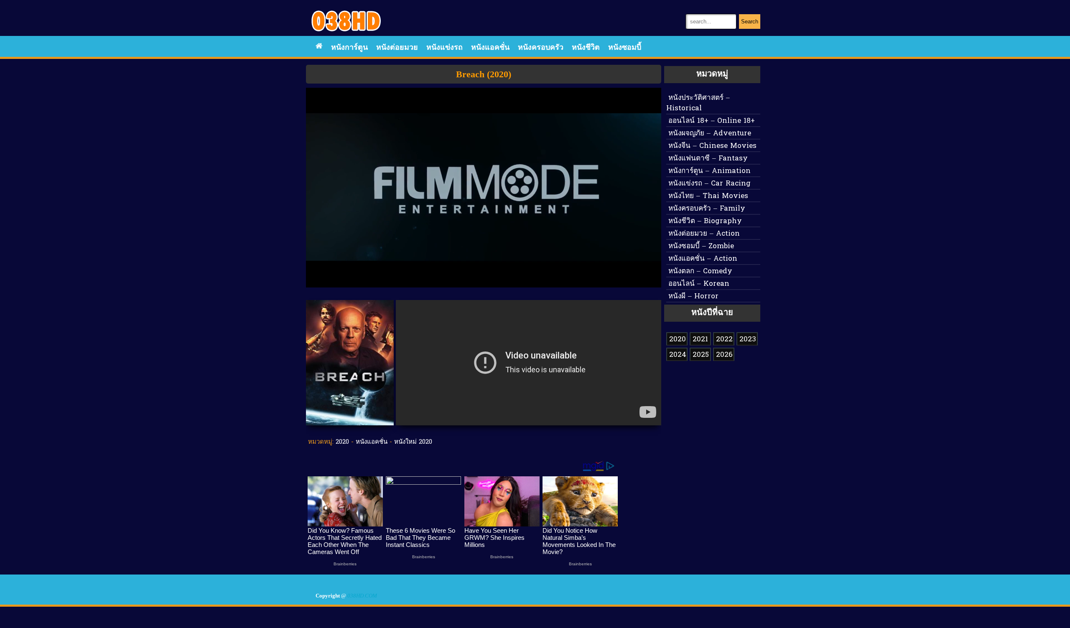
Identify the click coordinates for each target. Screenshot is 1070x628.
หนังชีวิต (586, 47)
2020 (342, 442)
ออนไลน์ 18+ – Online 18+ (711, 121)
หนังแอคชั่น (490, 47)
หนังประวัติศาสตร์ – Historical (698, 103)
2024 (677, 355)
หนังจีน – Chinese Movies (712, 146)
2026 (724, 355)
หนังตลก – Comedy (700, 271)
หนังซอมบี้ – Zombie (701, 246)
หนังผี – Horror (693, 296)
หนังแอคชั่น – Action (702, 259)
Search (749, 21)
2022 (724, 339)
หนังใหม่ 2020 (413, 442)
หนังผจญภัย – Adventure (709, 133)
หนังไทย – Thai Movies (708, 196)
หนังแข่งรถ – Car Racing (709, 183)
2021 (700, 339)
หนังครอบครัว (540, 47)
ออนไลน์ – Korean (698, 284)
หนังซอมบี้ (624, 47)
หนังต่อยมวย (397, 47)
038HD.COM (362, 596)
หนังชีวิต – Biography (705, 221)
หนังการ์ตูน (349, 47)
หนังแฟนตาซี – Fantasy (708, 158)
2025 (701, 355)
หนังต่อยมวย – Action (704, 234)
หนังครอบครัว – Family (706, 208)
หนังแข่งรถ (444, 47)
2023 (747, 339)
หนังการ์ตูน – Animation (709, 171)
